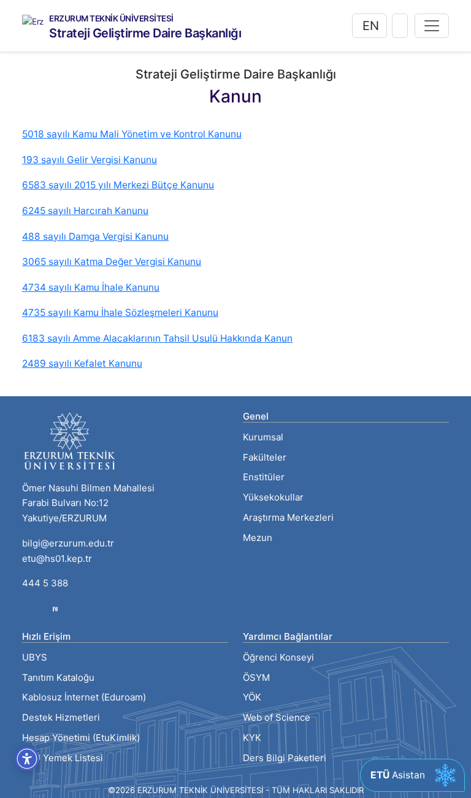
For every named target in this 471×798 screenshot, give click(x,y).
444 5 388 (45, 583)
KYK (252, 737)
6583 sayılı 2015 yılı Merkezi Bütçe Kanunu (118, 185)
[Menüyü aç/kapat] (432, 25)
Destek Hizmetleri (61, 717)
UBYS (34, 657)
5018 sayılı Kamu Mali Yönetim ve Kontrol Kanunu (132, 134)
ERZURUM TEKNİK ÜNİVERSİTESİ (111, 19)
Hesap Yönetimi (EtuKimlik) (81, 737)
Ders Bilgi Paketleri (284, 758)
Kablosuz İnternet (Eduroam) (84, 697)
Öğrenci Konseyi (278, 657)
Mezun (257, 537)
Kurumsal (263, 437)
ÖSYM (256, 677)
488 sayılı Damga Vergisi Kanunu (95, 236)
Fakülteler (264, 457)
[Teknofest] (55, 608)
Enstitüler (264, 477)
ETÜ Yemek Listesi (62, 758)
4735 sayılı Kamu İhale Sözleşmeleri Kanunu (120, 312)
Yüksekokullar (273, 497)
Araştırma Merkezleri (288, 517)
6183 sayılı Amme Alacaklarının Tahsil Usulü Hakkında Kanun (157, 338)
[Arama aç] (400, 25)
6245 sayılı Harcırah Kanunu (85, 211)
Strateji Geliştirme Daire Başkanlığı (145, 33)
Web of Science (276, 717)
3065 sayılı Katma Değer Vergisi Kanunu (111, 261)
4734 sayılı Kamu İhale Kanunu (90, 287)
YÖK (252, 697)
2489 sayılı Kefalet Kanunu (82, 363)
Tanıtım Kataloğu (58, 677)
